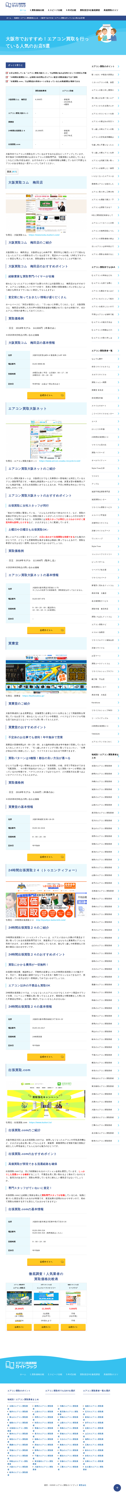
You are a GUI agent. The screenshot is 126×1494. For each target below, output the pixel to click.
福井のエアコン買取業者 (102, 797)
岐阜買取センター (99, 687)
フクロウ (95, 476)
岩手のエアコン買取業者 (102, 883)
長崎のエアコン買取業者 (102, 907)
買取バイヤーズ (98, 453)
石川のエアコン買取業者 (102, 820)
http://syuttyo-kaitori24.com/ (51, 920)
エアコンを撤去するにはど (103, 291)
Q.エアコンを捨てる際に (102, 283)
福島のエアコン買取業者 (102, 860)
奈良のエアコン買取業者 (102, 1071)
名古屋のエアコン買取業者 (103, 1133)
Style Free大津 (98, 468)
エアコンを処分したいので (103, 306)
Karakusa (96, 703)
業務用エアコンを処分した (103, 184)
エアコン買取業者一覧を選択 (96, 1391)
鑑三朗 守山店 (98, 679)
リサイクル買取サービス (102, 507)
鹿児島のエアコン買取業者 (103, 813)
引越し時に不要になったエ (103, 145)
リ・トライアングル (100, 718)
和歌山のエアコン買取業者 (103, 1078)
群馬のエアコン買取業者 (102, 1024)
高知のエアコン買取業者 (102, 992)
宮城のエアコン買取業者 (102, 938)
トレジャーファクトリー (102, 554)
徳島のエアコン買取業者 (102, 961)
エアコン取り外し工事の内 (103, 192)
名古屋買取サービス (100, 601)
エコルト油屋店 (98, 632)
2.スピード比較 (55, 10)
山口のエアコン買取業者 (102, 945)
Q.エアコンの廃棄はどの (102, 330)
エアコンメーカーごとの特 (103, 223)
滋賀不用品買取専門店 (101, 492)
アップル (95, 484)
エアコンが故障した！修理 (103, 168)
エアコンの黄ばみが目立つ (103, 121)
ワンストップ (97, 539)
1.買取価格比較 (37, 10)
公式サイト (19, 1327)
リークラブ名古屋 (99, 570)
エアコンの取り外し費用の (103, 90)
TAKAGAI (96, 734)
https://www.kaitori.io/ (40, 1122)
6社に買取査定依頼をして (102, 215)
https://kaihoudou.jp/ (33, 696)
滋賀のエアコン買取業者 (102, 789)
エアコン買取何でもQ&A (103, 267)
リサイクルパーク (99, 578)
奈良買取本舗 (97, 398)
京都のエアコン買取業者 (102, 1094)
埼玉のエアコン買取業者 (102, 1047)
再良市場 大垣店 (99, 695)
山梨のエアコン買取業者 (102, 875)
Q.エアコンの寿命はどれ (102, 275)
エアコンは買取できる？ (102, 207)
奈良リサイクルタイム (101, 367)
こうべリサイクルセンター (103, 414)
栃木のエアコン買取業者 (102, 1039)
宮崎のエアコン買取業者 (102, 844)
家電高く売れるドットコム (103, 585)
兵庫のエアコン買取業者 (102, 1102)
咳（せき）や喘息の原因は (103, 75)
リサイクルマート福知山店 (103, 640)
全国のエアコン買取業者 (102, 766)
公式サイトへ (46, 395)
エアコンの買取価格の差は (103, 239)
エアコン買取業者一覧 (102, 351)
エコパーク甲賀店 (99, 515)
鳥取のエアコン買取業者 (102, 953)
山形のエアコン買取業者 (102, 805)
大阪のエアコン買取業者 (102, 1110)
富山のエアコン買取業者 (102, 828)
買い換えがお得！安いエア (103, 98)
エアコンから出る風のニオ (103, 106)
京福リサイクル (98, 648)
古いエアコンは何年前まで (103, 246)
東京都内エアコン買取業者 (103, 1086)
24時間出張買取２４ (100, 437)
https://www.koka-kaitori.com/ (44, 235)
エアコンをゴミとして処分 (103, 299)
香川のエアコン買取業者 (102, 930)
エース (94, 421)
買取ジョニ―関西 (99, 382)
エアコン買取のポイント (103, 66)
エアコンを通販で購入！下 (103, 200)
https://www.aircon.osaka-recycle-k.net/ (59, 461)
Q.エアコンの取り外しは (102, 338)
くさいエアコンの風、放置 (103, 82)
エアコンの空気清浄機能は (103, 137)
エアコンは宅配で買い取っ (103, 160)
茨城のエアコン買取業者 (102, 1016)
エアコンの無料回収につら (103, 231)
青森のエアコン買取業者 (102, 899)
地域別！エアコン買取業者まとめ (23, 1399)
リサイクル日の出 (99, 445)
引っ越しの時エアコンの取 (103, 129)
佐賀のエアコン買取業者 (102, 914)
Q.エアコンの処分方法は (102, 322)
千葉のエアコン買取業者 (102, 1055)
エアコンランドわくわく (102, 742)
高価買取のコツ (111, 10)
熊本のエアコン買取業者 (102, 922)
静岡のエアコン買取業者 (102, 774)
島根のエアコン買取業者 (102, 1000)
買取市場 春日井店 (100, 609)
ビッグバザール (98, 562)
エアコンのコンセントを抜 (103, 114)
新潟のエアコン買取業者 (102, 852)
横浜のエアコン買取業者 (102, 1063)
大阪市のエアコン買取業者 (103, 1117)
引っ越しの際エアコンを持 (103, 153)
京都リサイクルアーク (101, 531)
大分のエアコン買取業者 (102, 969)
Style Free (96, 546)
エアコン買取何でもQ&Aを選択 (60, 1391)
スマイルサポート (99, 406)
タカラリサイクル (99, 375)
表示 (14, 172)
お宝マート (96, 656)
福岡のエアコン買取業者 (102, 977)
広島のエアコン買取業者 (102, 1008)
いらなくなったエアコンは (103, 176)
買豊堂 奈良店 (97, 390)
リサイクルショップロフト (103, 671)
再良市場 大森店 (99, 593)
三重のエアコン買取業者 (102, 1125)
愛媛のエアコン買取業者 (102, 985)
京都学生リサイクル (100, 523)
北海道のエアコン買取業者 (103, 891)
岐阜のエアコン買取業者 (102, 1141)
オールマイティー (99, 460)
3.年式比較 (71, 10)
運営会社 (82, 1485)
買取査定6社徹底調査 (90, 10)
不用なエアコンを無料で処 (103, 314)
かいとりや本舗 (98, 429)
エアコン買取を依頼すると (103, 254)
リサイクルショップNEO (102, 710)
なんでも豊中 (97, 359)
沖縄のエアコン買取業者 (102, 781)
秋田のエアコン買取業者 (102, 867)
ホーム (23, 10)
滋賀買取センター (99, 499)
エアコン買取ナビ (99, 624)
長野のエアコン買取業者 (102, 836)
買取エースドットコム (101, 663)
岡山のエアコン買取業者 (102, 1031)
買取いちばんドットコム (102, 617)
